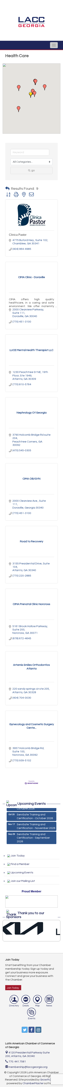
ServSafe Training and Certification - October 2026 (35, 815)
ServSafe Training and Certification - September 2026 (33, 836)
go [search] (33, 170)
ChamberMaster (33, 1083)
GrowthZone (48, 1079)
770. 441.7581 (17, 1061)
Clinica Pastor (17, 234)
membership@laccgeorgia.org (27, 1067)
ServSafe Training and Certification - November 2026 (36, 825)
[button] (30, 94)
